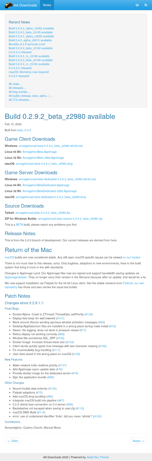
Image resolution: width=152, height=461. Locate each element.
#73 (112, 326)
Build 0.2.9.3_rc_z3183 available (29, 64)
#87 (60, 400)
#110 (80, 408)
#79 (74, 373)
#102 (60, 338)
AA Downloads (25, 5)
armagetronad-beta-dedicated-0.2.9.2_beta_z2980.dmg (51, 197)
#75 (39, 392)
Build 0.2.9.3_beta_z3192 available (31, 48)
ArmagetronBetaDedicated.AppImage (46, 185)
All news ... (15, 84)
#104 (69, 342)
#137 (62, 365)
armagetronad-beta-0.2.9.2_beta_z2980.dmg (44, 164)
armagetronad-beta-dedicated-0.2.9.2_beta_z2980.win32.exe (57, 179)
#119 (41, 412)
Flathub (128, 283)
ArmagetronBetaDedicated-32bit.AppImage (50, 191)
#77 (82, 330)
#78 (59, 369)
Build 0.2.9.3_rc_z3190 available (29, 56)
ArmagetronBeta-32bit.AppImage (43, 158)
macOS (9, 257)
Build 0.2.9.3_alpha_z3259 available (31, 36)
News (47, 5)
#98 (69, 404)
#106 (102, 346)
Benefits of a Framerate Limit (27, 44)
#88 (61, 334)
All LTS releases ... (20, 100)
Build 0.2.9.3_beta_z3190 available (31, 60)
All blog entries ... (19, 92)
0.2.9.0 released (19, 76)
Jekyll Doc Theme (97, 457)
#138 (89, 314)
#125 (76, 354)
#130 (52, 388)
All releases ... (17, 88)
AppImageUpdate (16, 277)
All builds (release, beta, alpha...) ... (31, 96)
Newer (138, 441)
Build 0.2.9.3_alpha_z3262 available (31, 28)
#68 (101, 322)
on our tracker (131, 257)
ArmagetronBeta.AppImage (40, 152)
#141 (60, 318)
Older (13, 441)
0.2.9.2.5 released (20, 68)
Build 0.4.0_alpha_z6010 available (30, 40)
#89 (50, 377)
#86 (49, 396)
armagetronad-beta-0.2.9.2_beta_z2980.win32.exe (51, 146)
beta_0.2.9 (24, 130)
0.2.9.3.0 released (20, 52)
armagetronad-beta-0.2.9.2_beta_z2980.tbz (42, 213)
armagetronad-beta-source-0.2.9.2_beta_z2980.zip (70, 218)
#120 (97, 416)
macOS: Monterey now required (29, 72)
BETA (19, 224)
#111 (56, 350)
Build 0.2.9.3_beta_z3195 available (31, 32)
